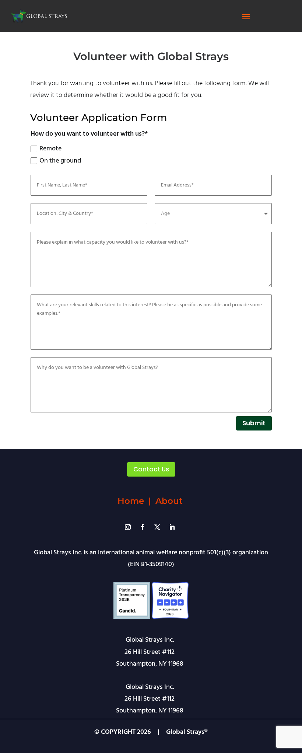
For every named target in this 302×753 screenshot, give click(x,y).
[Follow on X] (157, 527)
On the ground (60, 161)
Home (130, 501)
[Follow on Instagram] (128, 527)
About (169, 501)
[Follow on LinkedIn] (172, 527)
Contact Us (151, 469)
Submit (254, 423)
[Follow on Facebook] (142, 527)
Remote (50, 148)
